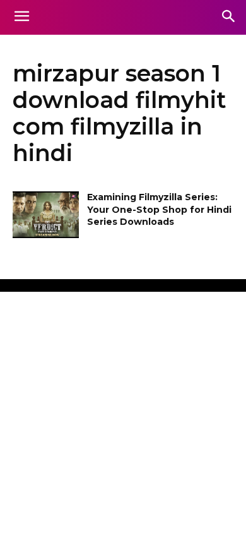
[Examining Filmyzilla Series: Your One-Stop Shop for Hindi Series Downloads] (46, 214)
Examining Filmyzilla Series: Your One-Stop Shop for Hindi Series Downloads (159, 209)
